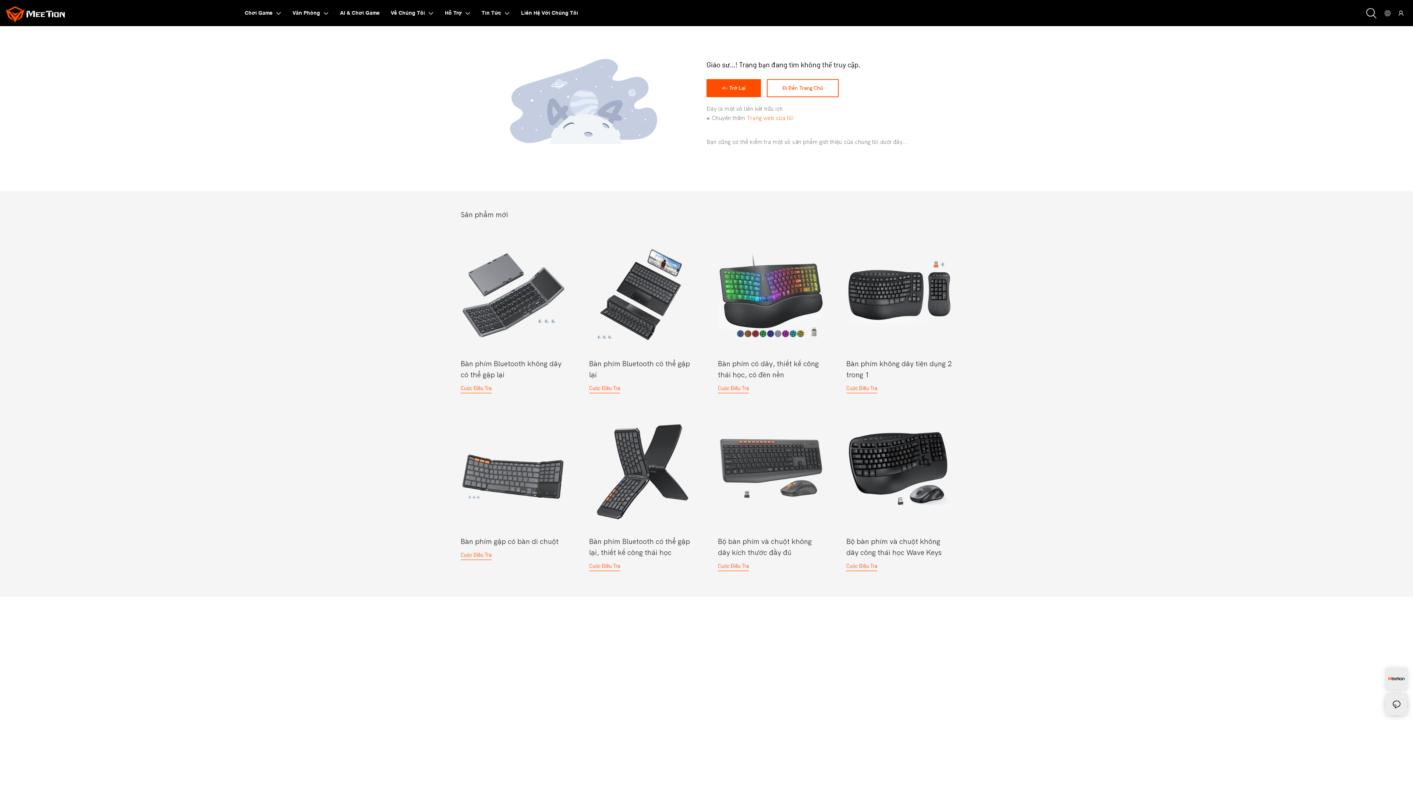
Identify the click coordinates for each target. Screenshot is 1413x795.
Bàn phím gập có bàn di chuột (510, 541)
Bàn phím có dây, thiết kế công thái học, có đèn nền (768, 369)
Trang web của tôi (770, 118)
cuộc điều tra (476, 388)
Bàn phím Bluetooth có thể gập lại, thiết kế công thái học (639, 547)
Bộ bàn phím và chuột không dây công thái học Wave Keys (894, 547)
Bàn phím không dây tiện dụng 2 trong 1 (899, 369)
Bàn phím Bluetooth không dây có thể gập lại (511, 369)
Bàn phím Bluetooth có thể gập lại (639, 369)
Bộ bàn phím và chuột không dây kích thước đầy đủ (765, 547)
